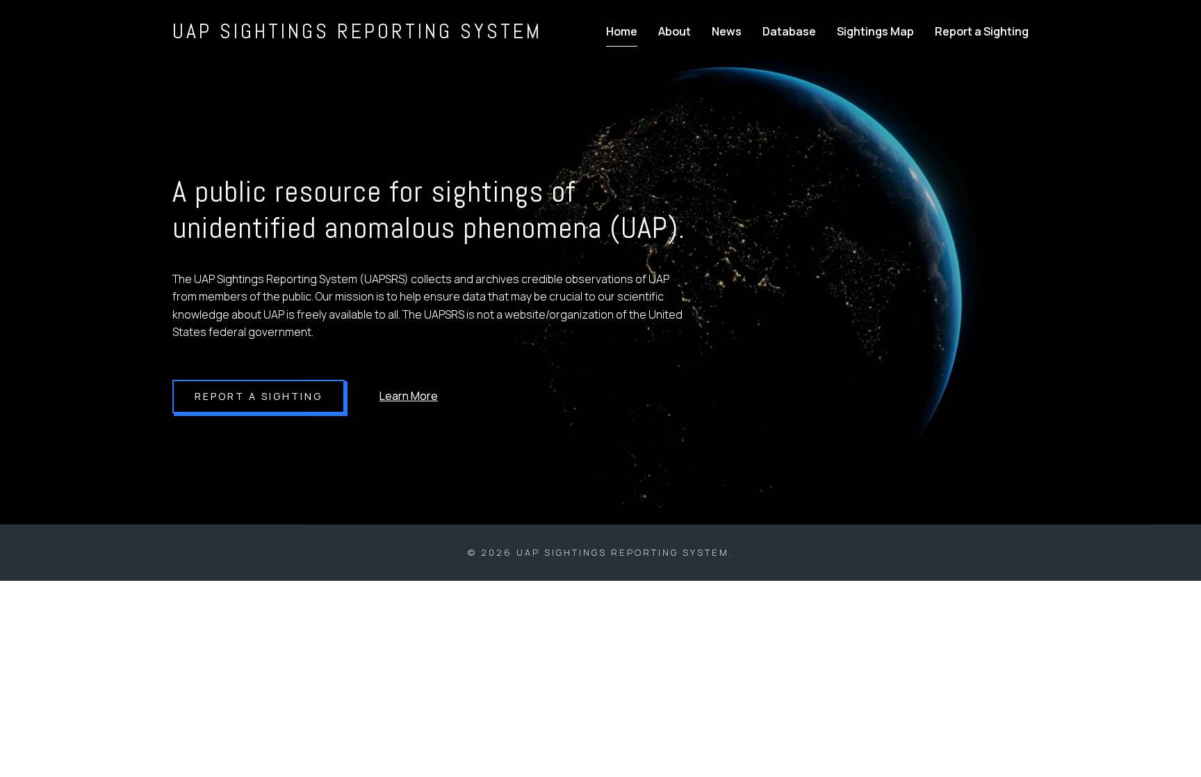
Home (621, 31)
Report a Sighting (982, 31)
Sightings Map (875, 31)
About (674, 31)
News (727, 31)
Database (789, 31)
